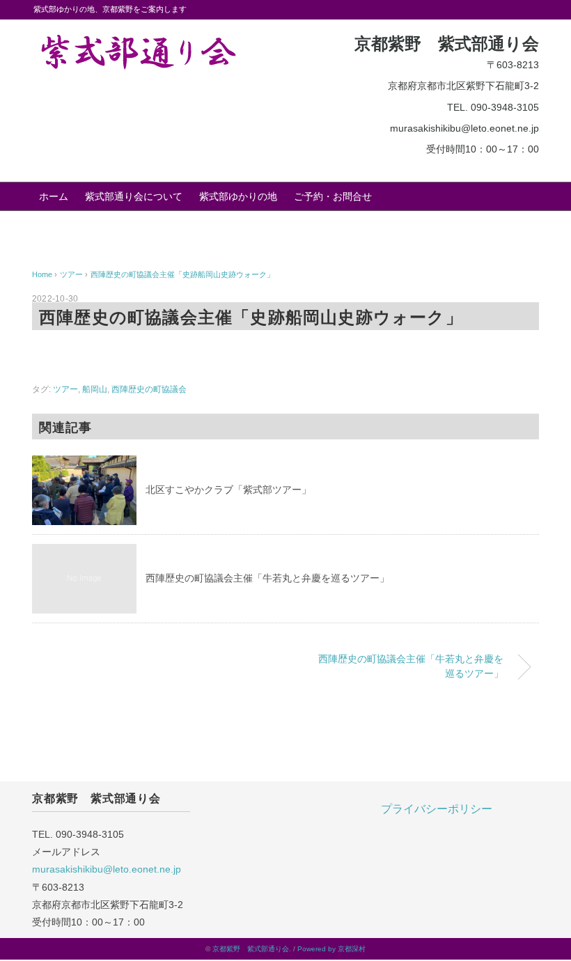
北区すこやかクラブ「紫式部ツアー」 (228, 489)
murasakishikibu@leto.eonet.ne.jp (106, 869)
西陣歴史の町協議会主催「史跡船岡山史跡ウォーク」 (182, 274)
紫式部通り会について (133, 196)
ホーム (53, 196)
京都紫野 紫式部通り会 (250, 949)
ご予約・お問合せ (333, 196)
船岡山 (94, 389)
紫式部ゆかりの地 (238, 196)
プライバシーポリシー (436, 809)
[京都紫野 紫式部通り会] (136, 40)
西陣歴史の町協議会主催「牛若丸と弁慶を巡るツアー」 (267, 578)
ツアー (65, 389)
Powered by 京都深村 (331, 949)
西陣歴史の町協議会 (149, 389)
